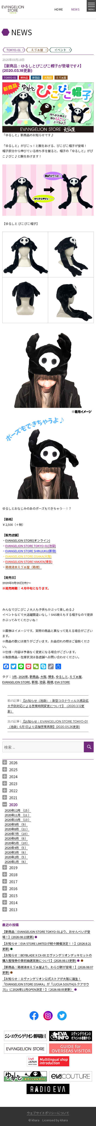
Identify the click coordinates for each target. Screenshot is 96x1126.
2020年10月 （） (18, 819)
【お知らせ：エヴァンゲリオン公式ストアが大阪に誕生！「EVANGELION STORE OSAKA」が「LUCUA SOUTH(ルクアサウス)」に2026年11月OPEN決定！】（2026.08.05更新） (45, 984)
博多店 (24, 77)
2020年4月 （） (16, 847)
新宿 (35, 682)
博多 (51, 676)
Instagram (48, 1015)
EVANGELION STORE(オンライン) (27, 540)
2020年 (23, 676)
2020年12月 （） (18, 810)
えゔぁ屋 (61, 77)
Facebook (34, 1015)
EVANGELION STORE (16, 682)
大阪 (43, 676)
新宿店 (36, 77)
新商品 (34, 676)
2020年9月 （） (16, 824)
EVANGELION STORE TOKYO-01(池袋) (30, 546)
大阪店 (48, 77)
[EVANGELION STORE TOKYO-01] (12, 9)
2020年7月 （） (17, 833)
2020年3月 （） (16, 852)
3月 (14, 676)
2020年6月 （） (16, 838)
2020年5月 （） (17, 843)
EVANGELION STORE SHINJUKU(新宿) (30, 551)
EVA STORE (62, 682)
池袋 (42, 682)
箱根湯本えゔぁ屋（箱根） (23, 567)
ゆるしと (62, 676)
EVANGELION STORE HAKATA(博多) (28, 561)
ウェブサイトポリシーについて (48, 1113)
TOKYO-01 (10, 77)
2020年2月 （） (16, 857)
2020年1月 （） (16, 861)
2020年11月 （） (18, 815)
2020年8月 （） (17, 829)
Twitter (62, 1015)
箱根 (50, 682)
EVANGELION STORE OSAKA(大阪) (28, 556)
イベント (11, 949)
